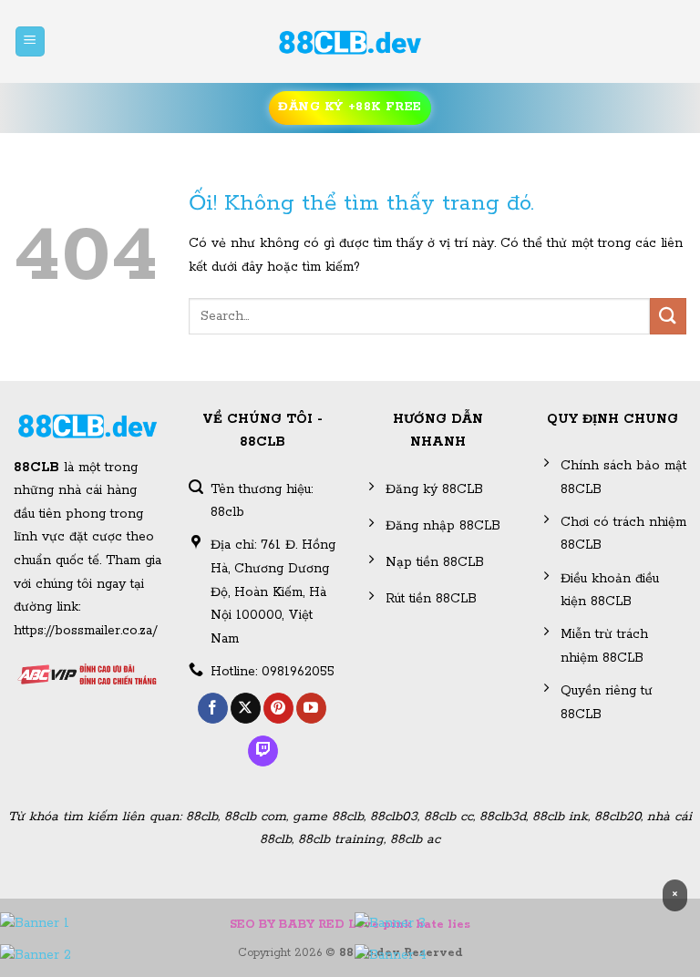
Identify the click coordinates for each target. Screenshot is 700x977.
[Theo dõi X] (246, 708)
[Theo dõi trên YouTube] (311, 708)
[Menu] (30, 41)
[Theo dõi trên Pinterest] (278, 708)
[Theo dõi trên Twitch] (263, 750)
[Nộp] (668, 316)
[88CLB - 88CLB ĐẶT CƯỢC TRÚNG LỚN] (350, 42)
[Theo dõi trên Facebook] (213, 708)
